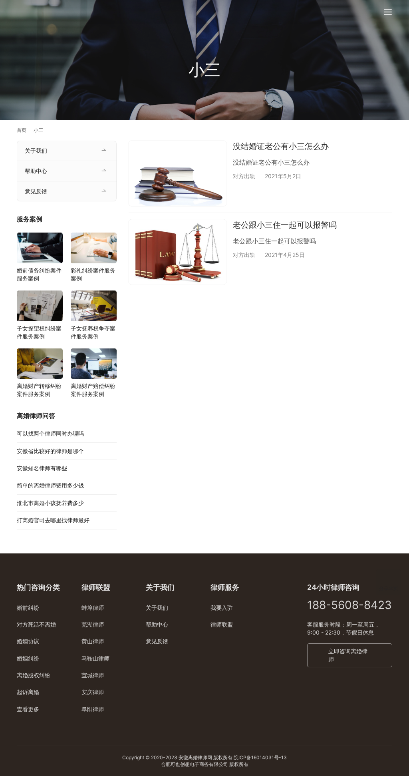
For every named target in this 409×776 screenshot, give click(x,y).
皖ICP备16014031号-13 (260, 757)
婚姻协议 (28, 641)
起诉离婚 (28, 691)
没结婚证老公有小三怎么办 (281, 146)
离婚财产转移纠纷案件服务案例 (39, 389)
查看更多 (28, 709)
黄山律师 (92, 641)
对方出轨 (244, 176)
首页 (21, 130)
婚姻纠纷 (28, 658)
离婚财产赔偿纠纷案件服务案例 (93, 389)
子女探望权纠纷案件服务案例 (39, 332)
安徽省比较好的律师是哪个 (50, 451)
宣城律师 (92, 675)
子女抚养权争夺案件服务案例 (93, 332)
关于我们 (36, 150)
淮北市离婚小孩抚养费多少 (50, 502)
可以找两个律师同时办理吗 (50, 433)
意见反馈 (36, 191)
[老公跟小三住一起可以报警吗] (177, 252)
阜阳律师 (92, 709)
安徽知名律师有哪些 (42, 468)
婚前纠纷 (28, 607)
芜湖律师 (92, 624)
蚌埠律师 (92, 607)
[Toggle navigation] (387, 12)
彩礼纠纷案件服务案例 (93, 274)
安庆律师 (92, 691)
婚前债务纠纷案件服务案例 (39, 274)
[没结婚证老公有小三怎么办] (177, 173)
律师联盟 (221, 624)
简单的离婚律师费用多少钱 (50, 485)
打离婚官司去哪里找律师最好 (53, 520)
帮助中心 (36, 170)
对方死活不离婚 (36, 624)
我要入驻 (221, 607)
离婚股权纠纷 (33, 675)
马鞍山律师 (95, 658)
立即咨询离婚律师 (347, 655)
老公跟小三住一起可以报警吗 (285, 225)
